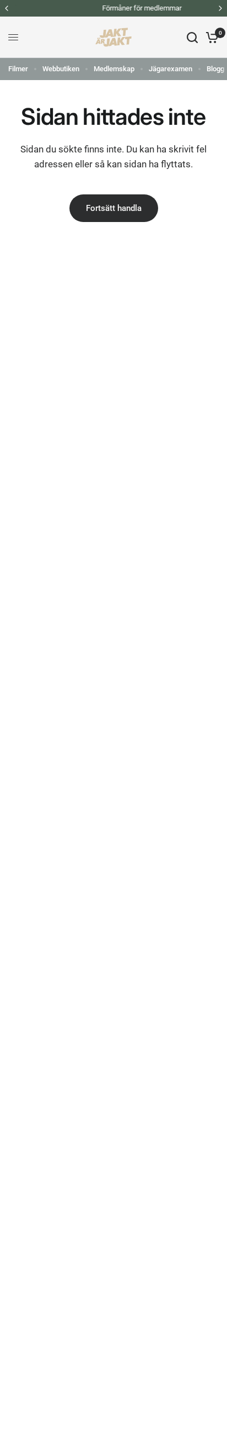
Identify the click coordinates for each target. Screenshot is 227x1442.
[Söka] (192, 37)
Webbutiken (60, 69)
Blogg (215, 69)
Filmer (18, 69)
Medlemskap (114, 69)
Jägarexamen (170, 69)
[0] (210, 37)
